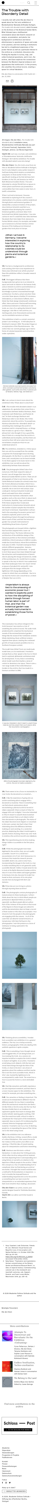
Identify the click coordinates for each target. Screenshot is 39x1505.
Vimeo (10, 1482)
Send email (7, 81)
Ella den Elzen (7, 1312)
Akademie (6, 1448)
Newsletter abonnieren (16, 1491)
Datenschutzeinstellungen (12, 1476)
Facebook (2, 1482)
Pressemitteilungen (9, 1466)
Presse (4, 1464)
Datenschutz (7, 1473)
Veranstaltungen (8, 1453)
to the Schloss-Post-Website (19, 1430)
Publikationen (7, 1457)
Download (12, 81)
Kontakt (5, 1462)
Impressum (6, 1471)
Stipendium (6, 1450)
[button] (34, 2)
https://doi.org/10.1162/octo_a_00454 (19, 1257)
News (4, 1469)
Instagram (6, 1482)
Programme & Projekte (10, 1455)
